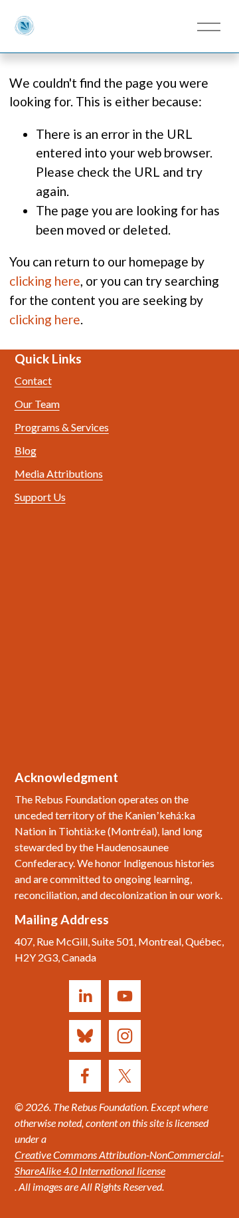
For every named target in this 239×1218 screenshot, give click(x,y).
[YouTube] (125, 996)
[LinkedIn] (85, 996)
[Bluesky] (85, 1036)
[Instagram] (125, 1036)
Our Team (37, 403)
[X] (125, 1076)
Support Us (40, 496)
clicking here (44, 280)
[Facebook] (85, 1076)
